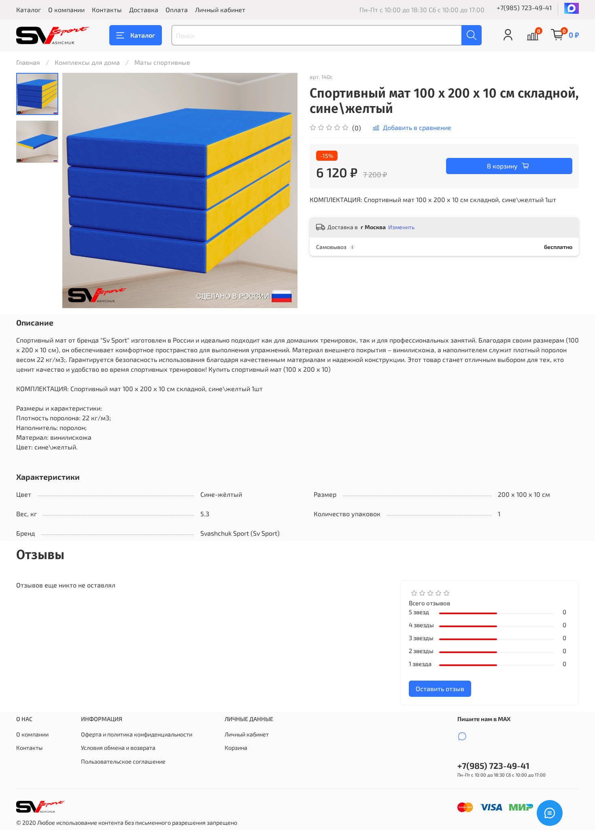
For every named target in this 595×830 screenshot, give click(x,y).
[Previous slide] (78, 190)
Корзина (236, 747)
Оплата (177, 9)
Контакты (107, 9)
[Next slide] (281, 190)
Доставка (143, 9)
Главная (28, 62)
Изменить (401, 226)
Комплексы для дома (87, 62)
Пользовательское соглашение (123, 761)
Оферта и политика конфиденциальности (136, 734)
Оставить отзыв (440, 688)
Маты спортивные (162, 62)
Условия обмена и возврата (118, 747)
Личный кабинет (220, 9)
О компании (66, 9)
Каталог (28, 9)
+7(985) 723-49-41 (524, 7)
